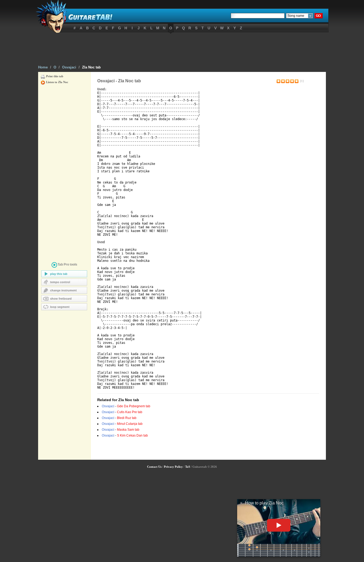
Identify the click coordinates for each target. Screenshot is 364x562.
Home (43, 67)
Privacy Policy (173, 466)
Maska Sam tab (128, 429)
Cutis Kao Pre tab (129, 412)
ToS (187, 466)
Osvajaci (69, 67)
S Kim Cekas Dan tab (132, 435)
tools (67, 264)
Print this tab (54, 76)
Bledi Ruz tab (126, 418)
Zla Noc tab (91, 67)
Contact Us (154, 466)
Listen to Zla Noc (57, 82)
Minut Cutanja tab (130, 424)
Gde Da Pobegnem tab (133, 406)
